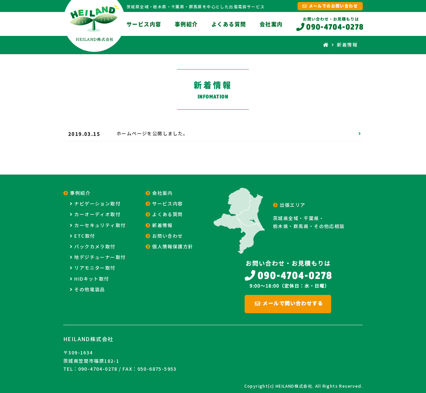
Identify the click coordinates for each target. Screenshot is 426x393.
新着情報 (162, 225)
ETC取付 (84, 236)
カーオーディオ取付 (97, 214)
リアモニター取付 (94, 268)
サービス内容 (143, 24)
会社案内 (271, 24)
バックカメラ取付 (94, 247)
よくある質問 (228, 24)
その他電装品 (89, 290)
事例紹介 (186, 24)
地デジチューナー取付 (99, 257)
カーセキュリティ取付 (99, 225)
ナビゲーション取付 (97, 204)
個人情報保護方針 (172, 247)
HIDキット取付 (91, 279)
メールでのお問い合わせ (333, 6)
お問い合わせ (167, 236)
